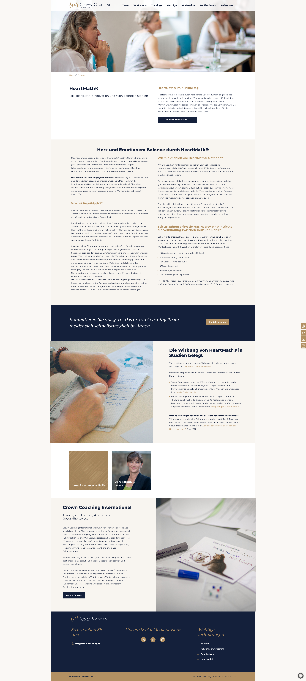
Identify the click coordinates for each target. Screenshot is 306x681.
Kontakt (205, 644)
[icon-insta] (162, 639)
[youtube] (143, 639)
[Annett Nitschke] (131, 470)
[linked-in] (153, 639)
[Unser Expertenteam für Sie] (88, 470)
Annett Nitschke (125, 481)
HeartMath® (207, 659)
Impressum (74, 676)
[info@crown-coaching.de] (73, 643)
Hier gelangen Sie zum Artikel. (225, 407)
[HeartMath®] (199, 659)
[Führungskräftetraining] (199, 648)
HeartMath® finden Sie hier (198, 366)
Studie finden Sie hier (186, 392)
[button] (300, 675)
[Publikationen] (199, 653)
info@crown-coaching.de (87, 644)
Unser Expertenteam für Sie (88, 485)
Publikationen (208, 654)
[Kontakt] (199, 643)
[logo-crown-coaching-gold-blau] (90, 5)
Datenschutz (89, 676)
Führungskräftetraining (212, 649)
